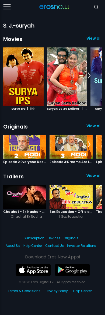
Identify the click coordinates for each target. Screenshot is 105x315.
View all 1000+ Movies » (94, 38)
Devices (54, 238)
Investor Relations (81, 245)
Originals (15, 126)
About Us (13, 245)
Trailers (13, 176)
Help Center (32, 245)
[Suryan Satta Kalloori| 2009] (67, 76)
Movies (12, 39)
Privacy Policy (57, 291)
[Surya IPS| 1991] (23, 76)
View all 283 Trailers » (94, 175)
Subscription (34, 238)
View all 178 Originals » (94, 126)
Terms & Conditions (24, 291)
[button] (89, 75)
